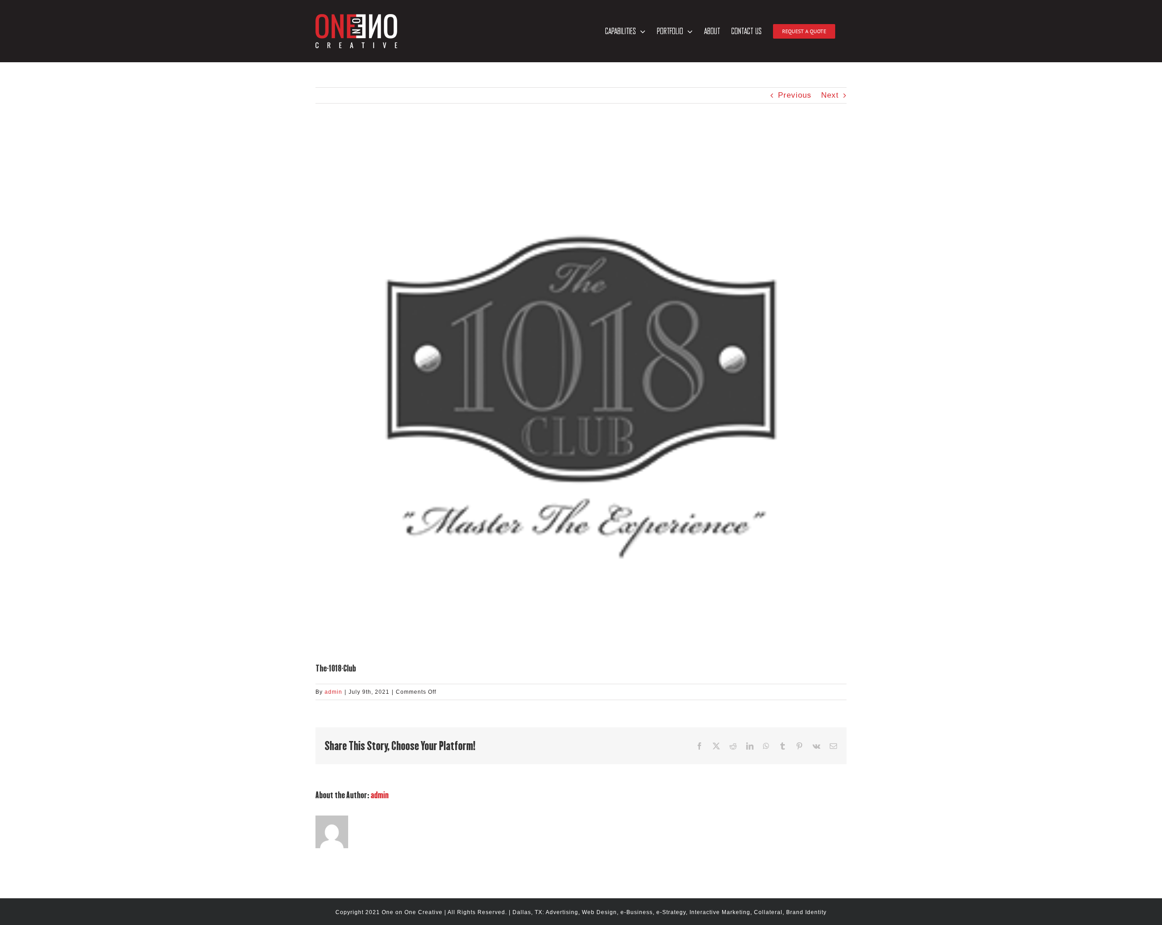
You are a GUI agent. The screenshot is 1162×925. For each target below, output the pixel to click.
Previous (795, 95)
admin (333, 692)
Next (830, 95)
